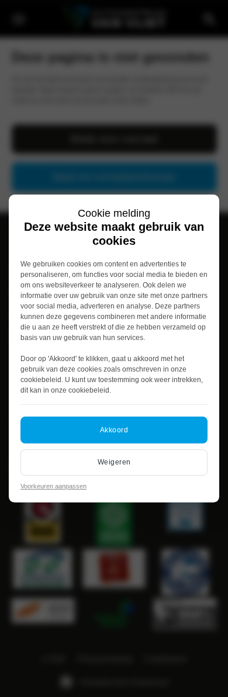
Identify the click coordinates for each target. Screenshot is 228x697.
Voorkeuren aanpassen (53, 486)
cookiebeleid (40, 380)
